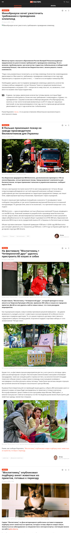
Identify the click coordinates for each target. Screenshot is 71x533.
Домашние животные (17, 458)
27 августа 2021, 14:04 (8, 22)
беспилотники (21, 236)
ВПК (28, 236)
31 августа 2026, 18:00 (8, 259)
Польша (12, 236)
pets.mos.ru (13, 529)
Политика (18, 5)
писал (16, 112)
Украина (5, 236)
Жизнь (53, 5)
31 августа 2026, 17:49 (8, 481)
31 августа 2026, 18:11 (8, 137)
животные (5, 458)
